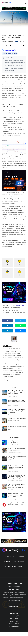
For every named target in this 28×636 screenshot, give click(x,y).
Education (7, 566)
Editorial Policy (10, 573)
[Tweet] (6, 45)
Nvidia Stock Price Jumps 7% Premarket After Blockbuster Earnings (15, 467)
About (5, 570)
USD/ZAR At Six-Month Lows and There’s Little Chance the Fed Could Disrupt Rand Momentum (17, 486)
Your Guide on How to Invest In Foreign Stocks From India (16, 449)
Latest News (19, 573)
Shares (16, 41)
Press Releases (11, 480)
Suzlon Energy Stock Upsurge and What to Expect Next (17, 419)
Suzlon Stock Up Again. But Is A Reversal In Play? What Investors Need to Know (16, 401)
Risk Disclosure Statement (14, 600)
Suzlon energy (11, 253)
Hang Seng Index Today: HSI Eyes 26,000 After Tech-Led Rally (17, 503)
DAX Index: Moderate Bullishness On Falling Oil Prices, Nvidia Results (17, 458)
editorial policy (19, 305)
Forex (9, 489)
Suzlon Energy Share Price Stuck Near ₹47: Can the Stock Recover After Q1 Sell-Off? (17, 392)
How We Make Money (14, 626)
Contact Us (21, 570)
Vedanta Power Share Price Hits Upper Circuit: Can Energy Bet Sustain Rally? (16, 411)
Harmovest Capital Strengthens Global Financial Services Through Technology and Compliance (17, 476)
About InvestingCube (14, 616)
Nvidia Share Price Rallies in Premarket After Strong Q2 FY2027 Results (15, 495)
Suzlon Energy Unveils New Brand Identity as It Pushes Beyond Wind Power (17, 428)
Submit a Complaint (14, 623)
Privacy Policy (13, 570)
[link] (6, 3)
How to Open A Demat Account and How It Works (16, 441)
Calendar (20, 566)
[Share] (2, 45)
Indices (9, 462)
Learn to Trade (11, 444)
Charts (14, 566)
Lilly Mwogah (8, 346)
